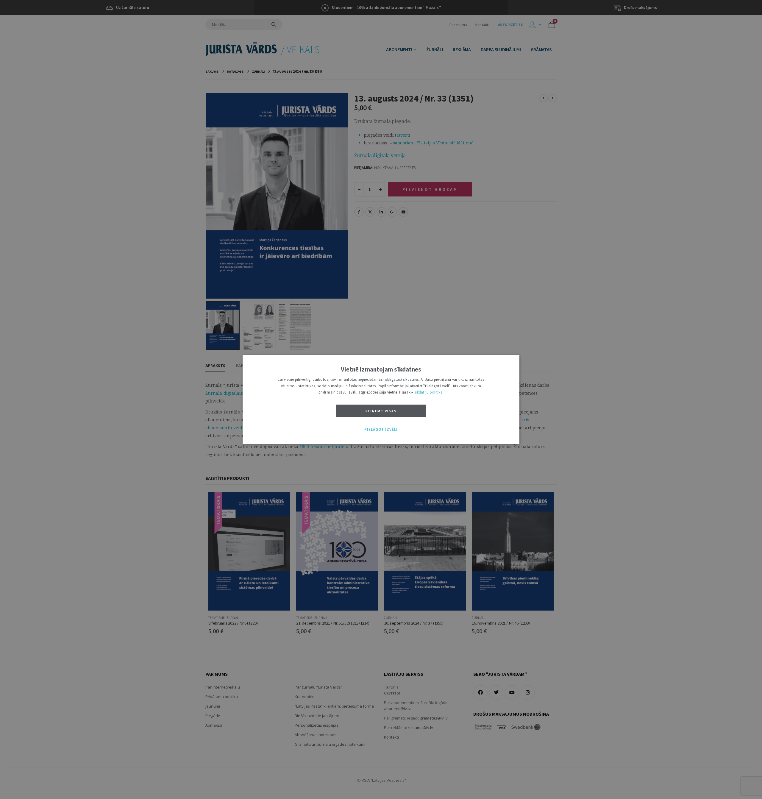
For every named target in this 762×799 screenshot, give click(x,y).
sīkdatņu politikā (428, 392)
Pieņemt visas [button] (381, 411)
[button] (381, 429)
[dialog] (381, 399)
